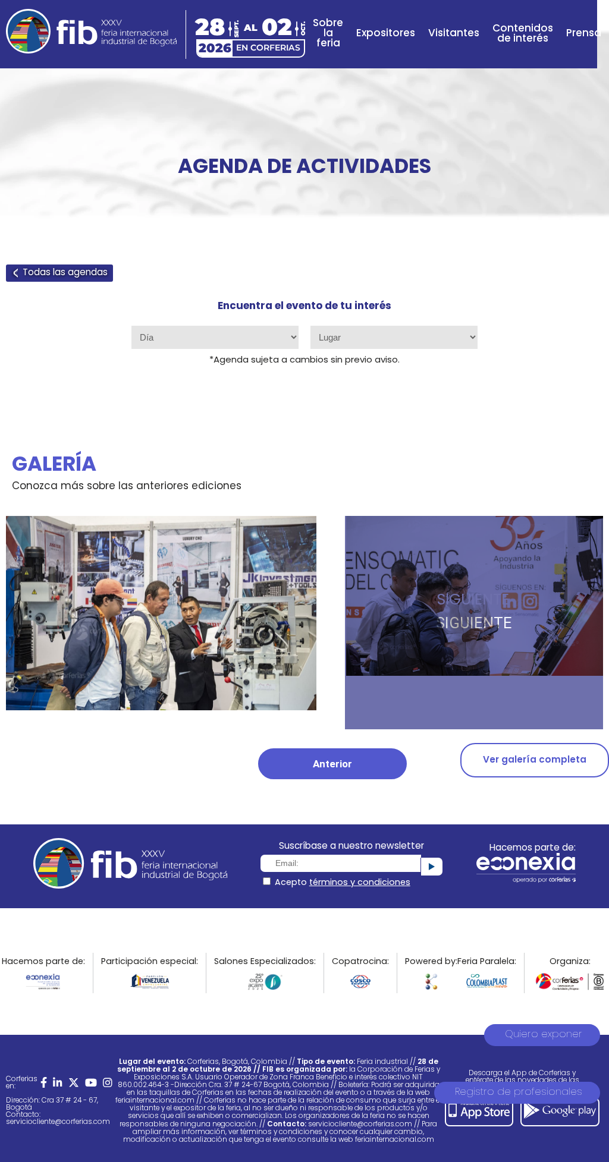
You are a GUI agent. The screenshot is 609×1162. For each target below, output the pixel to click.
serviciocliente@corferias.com (58, 1122)
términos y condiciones (359, 883)
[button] (332, 763)
